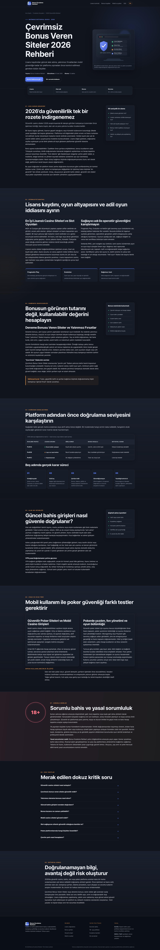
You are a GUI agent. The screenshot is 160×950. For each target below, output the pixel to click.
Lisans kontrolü (94, 3)
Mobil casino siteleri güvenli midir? (54, 818)
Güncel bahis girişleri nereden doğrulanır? (57, 805)
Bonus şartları (69, 930)
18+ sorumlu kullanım (53, 79)
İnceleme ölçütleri (94, 933)
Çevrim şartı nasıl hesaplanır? (52, 837)
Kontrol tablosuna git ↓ (34, 79)
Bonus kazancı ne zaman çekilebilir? (55, 811)
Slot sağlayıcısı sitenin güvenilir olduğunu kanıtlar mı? (62, 824)
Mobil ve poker (116, 3)
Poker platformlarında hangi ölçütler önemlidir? (59, 831)
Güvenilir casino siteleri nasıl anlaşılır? (56, 785)
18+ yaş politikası (94, 930)
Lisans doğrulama (70, 926)
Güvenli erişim (69, 933)
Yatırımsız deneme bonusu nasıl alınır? (56, 798)
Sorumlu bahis (93, 926)
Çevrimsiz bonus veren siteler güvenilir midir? (59, 792)
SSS (125, 3)
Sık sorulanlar (93, 936)
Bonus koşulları (105, 3)
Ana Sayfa (28, 13)
